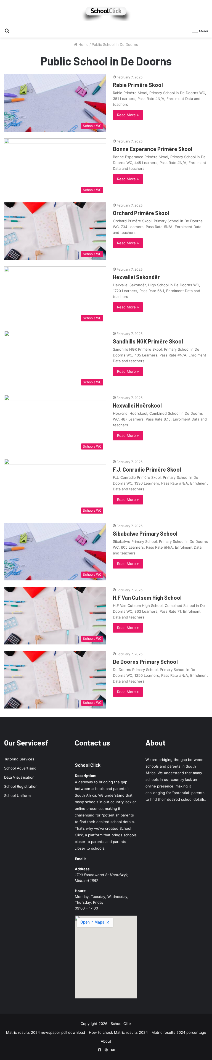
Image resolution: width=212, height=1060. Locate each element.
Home (83, 44)
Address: (83, 869)
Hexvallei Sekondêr (136, 277)
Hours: (80, 891)
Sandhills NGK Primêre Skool (148, 341)
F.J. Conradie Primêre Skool (147, 469)
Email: (80, 859)
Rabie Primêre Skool (138, 84)
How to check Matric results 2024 (118, 1032)
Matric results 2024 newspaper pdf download (45, 1032)
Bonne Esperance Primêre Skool (152, 149)
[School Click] (106, 12)
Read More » (128, 115)
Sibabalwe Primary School (145, 533)
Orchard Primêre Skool (141, 213)
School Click (87, 765)
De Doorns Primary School (145, 661)
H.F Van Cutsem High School (147, 597)
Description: (85, 775)
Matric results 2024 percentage (179, 1032)
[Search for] (7, 31)
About (106, 1041)
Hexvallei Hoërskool (137, 405)
